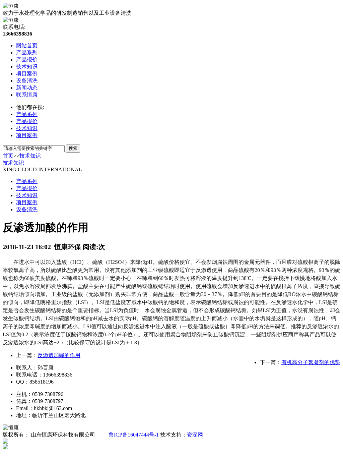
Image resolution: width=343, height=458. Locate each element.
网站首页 (27, 45)
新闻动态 (27, 88)
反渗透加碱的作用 (59, 355)
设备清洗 (27, 80)
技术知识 (27, 66)
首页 (8, 156)
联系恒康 (27, 95)
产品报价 (27, 59)
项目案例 (27, 73)
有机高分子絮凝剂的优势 (310, 362)
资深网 (195, 435)
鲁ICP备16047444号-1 (134, 435)
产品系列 (27, 52)
